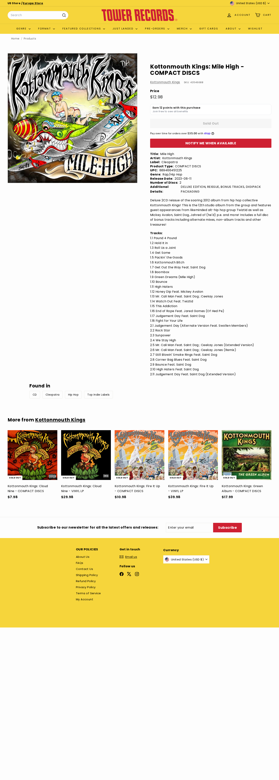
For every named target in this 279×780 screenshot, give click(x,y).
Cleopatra (53, 395)
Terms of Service (88, 593)
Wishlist (255, 28)
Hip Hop (73, 395)
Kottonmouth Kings (165, 82)
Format (45, 28)
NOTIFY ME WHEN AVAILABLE (210, 143)
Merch (183, 28)
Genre (22, 28)
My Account (84, 599)
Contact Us (84, 569)
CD (35, 395)
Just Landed (124, 28)
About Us (82, 557)
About (232, 28)
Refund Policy (86, 581)
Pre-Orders (155, 28)
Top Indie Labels (98, 395)
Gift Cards (208, 28)
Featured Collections (82, 28)
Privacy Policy (86, 587)
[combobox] (38, 15)
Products (30, 38)
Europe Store (33, 3)
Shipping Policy (87, 575)
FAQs (79, 563)
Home (15, 38)
